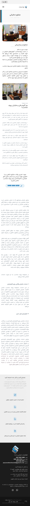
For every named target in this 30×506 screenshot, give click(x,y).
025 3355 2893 (20, 457)
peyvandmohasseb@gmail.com (13, 462)
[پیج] (12, 490)
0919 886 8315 (20, 461)
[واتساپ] (17, 490)
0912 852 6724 (18, 459)
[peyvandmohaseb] (23, 7)
